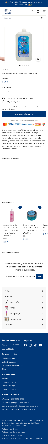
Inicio (4, 70)
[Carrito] (38, 11)
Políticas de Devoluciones (13, 432)
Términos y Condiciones (12, 435)
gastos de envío (25, 107)
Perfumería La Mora (33, 438)
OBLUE (11, 203)
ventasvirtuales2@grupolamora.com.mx (18, 409)
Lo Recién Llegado (9, 362)
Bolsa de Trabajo (9, 389)
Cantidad (6, 87)
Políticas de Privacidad (12, 438)
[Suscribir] (39, 276)
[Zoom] (38, 59)
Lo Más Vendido (8, 358)
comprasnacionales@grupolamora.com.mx (20, 406)
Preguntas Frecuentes (11, 382)
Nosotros (5, 379)
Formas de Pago (8, 386)
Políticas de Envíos (10, 429)
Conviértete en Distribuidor (13, 365)
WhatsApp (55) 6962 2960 (13, 399)
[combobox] (24, 18)
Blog (4, 369)
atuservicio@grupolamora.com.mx (16, 402)
